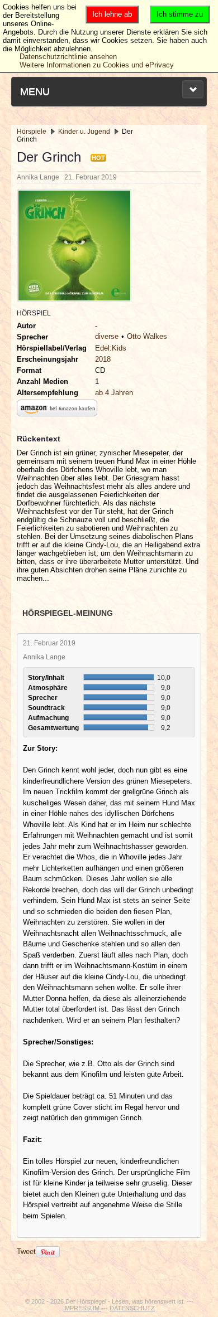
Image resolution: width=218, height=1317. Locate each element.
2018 (103, 359)
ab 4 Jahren (114, 392)
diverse (107, 336)
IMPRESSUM (82, 1308)
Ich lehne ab (112, 14)
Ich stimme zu (180, 14)
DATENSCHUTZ (132, 1308)
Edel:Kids (110, 348)
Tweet (26, 1251)
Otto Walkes (147, 336)
